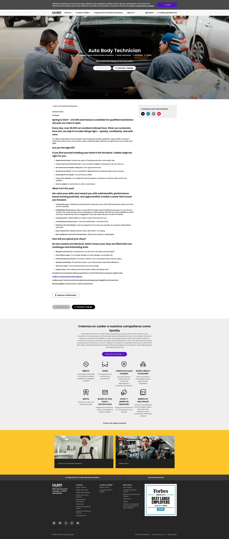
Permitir (168, 5)
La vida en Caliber (82, 13)
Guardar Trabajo (125, 68)
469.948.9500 (57, 493)
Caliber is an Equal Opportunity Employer (67, 277)
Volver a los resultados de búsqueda (65, 106)
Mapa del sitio (172, 534)
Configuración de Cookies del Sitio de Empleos (82, 477)
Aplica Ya (130, 13)
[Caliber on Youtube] (78, 523)
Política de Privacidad (142, 534)
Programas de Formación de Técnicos (108, 13)
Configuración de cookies (144, 6)
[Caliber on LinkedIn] (60, 523)
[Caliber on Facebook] (54, 523)
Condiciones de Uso (158, 534)
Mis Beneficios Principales (113, 354)
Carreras (67, 13)
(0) (168, 13)
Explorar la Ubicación (66, 295)
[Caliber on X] (66, 523)
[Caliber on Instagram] (72, 523)
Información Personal (156, 477)
